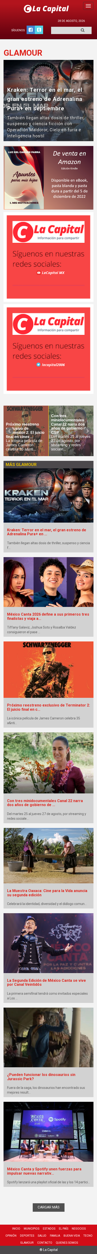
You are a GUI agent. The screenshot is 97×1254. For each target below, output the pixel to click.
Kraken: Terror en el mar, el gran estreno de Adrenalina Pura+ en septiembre (44, 99)
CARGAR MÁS (49, 1207)
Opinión (10, 1235)
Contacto (44, 1242)
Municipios (31, 1228)
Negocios (79, 1228)
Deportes (27, 1235)
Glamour (27, 1242)
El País (63, 1228)
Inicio (16, 1228)
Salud (42, 1235)
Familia (55, 1235)
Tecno (88, 1235)
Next (87, 431)
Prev (9, 431)
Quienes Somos (67, 1242)
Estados (49, 1228)
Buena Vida (72, 1235)
